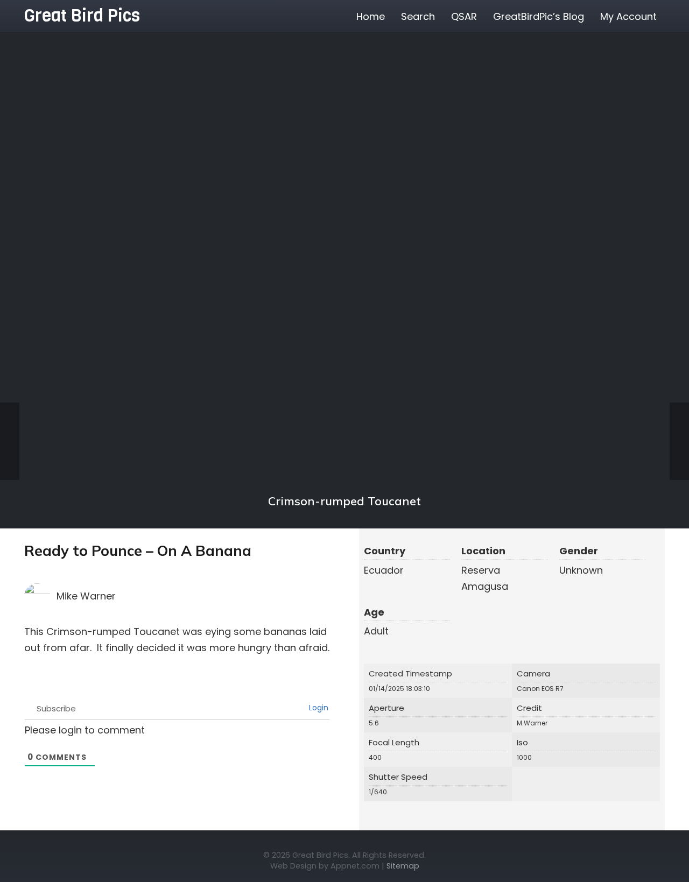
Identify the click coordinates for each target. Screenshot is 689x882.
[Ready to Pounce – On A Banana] (344, 265)
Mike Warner (86, 596)
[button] (665, 16)
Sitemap (402, 865)
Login (317, 707)
